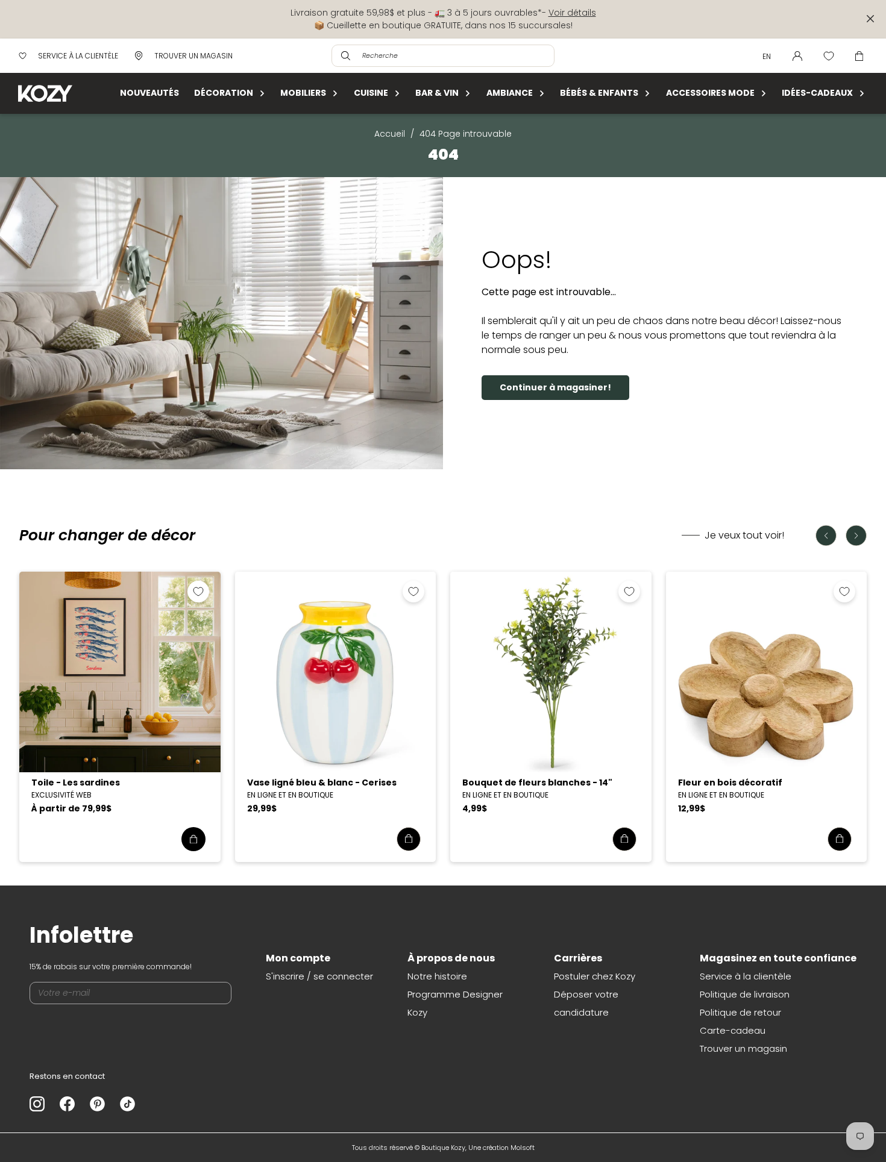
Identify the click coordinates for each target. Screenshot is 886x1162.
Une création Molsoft (501, 1147)
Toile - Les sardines (75, 782)
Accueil (389, 134)
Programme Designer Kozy (455, 1003)
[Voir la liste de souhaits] (829, 56)
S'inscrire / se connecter (319, 976)
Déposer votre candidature (586, 1003)
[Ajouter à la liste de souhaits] (198, 591)
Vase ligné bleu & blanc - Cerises (322, 782)
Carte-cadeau (732, 1030)
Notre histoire (437, 976)
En (766, 56)
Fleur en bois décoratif (730, 782)
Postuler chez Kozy (594, 976)
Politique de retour (740, 1012)
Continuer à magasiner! (555, 387)
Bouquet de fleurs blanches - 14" (537, 782)
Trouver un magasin (743, 1048)
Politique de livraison (745, 994)
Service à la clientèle (745, 976)
